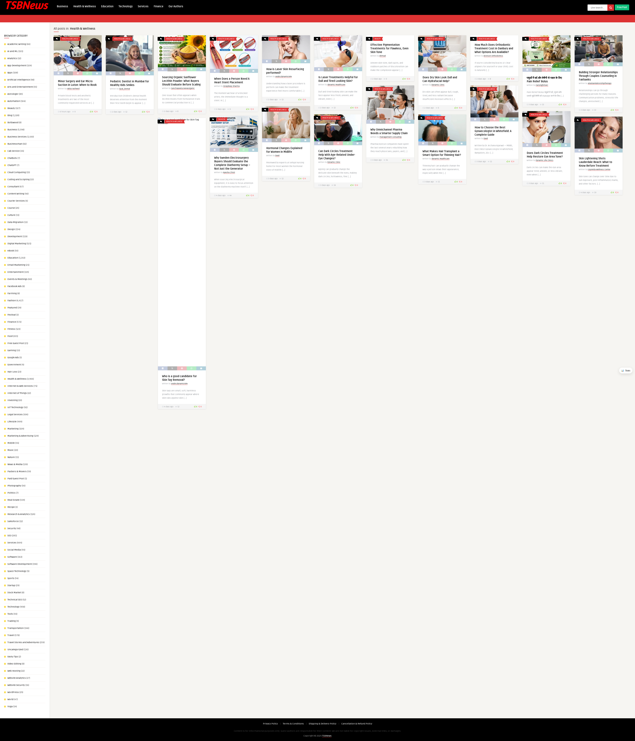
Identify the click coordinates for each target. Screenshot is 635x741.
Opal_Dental (124, 89)
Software (12, 557)
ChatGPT (11, 165)
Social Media (14, 549)
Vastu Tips (12, 656)
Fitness (11, 329)
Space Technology (16, 571)
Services (143, 6)
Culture (11, 215)
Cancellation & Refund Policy (356, 723)
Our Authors (176, 6)
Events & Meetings (17, 279)
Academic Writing (16, 44)
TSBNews (327, 735)
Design (11, 229)
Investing (12, 400)
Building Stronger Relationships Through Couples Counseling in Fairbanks (598, 76)
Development (14, 236)
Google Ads (13, 357)
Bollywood (12, 122)
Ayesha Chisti (229, 172)
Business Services (17, 136)
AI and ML (12, 51)
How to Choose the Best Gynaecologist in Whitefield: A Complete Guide (493, 131)
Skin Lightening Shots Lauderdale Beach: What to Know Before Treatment (595, 162)
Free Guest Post (15, 343)
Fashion (11, 300)
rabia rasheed (73, 89)
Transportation (15, 628)
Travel (10, 635)
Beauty (11, 108)
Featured (12, 307)
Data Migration (15, 222)
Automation (13, 101)
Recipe (11, 507)
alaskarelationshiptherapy (599, 83)
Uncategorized (15, 649)
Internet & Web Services (20, 386)
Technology (126, 6)
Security (11, 528)
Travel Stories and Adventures (23, 642)
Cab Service (13, 151)
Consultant (13, 186)
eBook (10, 250)
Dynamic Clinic (438, 85)
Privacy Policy (270, 723)
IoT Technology (15, 407)
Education (107, 6)
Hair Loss (12, 371)
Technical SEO (14, 599)
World (10, 699)
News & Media (14, 464)
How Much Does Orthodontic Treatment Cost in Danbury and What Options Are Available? (494, 48)
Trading (11, 621)
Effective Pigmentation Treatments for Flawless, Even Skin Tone (389, 48)
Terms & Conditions (293, 723)
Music (10, 450)
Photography (14, 485)
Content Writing (15, 193)
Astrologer (13, 94)
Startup (11, 585)
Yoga (10, 706)
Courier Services (16, 200)
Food (10, 336)
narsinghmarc (542, 85)
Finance (158, 6)
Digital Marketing (16, 243)
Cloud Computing (16, 172)
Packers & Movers (17, 471)
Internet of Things (17, 393)
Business (62, 6)
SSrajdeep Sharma (231, 86)
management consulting (391, 137)
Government (14, 364)
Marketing (13, 428)
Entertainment (15, 272)
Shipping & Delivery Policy (322, 723)
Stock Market (14, 592)
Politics (11, 492)
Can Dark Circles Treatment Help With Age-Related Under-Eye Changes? (336, 155)
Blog (9, 115)
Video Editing (14, 663)
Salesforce (13, 521)
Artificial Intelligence (18, 79)
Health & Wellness (84, 6)
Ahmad (383, 56)
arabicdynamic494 (283, 77)
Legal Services (15, 414)
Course (11, 208)
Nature (11, 457)
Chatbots (12, 158)
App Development (16, 65)
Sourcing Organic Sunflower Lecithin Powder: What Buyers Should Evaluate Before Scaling (181, 81)
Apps (9, 72)
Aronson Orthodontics (493, 56)
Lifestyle (12, 421)
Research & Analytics (18, 514)
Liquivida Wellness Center (599, 169)
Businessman (14, 143)
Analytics (12, 58)
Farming (12, 293)
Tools (10, 613)
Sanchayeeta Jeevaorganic (183, 88)
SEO (9, 535)
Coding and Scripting (18, 179)
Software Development (19, 564)
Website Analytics (16, 678)
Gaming (11, 350)
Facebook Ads (14, 286)
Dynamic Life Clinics (544, 160)
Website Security (16, 685)
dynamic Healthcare (336, 85)
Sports (10, 578)
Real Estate (13, 500)
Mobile (11, 443)
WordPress (13, 692)
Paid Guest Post (15, 478)
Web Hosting (14, 670)
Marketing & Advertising (20, 435)
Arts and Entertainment (20, 86)
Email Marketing (16, 265)
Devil (486, 138)
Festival (11, 314)
